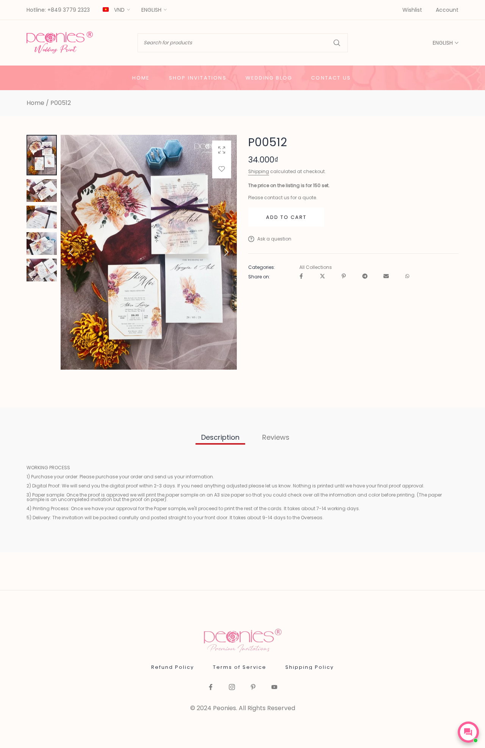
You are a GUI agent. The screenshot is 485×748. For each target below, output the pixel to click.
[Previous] (77, 252)
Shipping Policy (309, 667)
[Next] (220, 252)
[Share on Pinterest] (344, 276)
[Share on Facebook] (301, 276)
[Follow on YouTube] (274, 687)
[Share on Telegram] (365, 276)
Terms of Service (239, 667)
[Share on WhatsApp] (407, 276)
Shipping (258, 171)
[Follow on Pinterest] (253, 687)
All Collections (315, 267)
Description (220, 437)
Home (35, 103)
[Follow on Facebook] (211, 687)
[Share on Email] (386, 276)
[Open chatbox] (468, 732)
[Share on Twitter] (322, 276)
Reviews (275, 437)
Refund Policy (172, 667)
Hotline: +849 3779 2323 (58, 10)
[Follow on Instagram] (232, 687)
